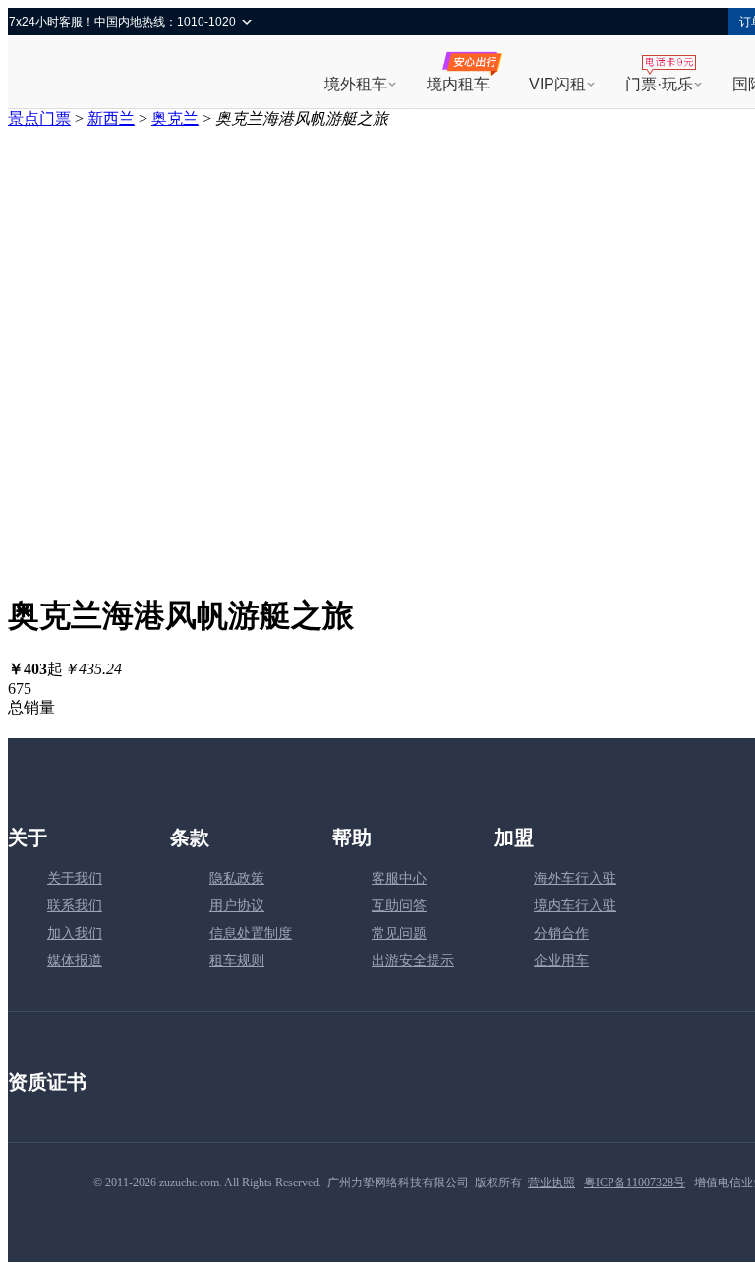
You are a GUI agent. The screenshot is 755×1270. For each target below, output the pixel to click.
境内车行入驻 (575, 905)
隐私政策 (236, 878)
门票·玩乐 (659, 84)
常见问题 (399, 933)
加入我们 (74, 933)
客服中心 (399, 878)
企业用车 (561, 960)
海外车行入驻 (575, 878)
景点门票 (39, 118)
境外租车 (355, 84)
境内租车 (458, 84)
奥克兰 (175, 118)
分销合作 (561, 933)
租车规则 (236, 960)
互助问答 (399, 905)
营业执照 (551, 1182)
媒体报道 (74, 960)
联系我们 (74, 905)
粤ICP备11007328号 (634, 1182)
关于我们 (74, 878)
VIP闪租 (557, 84)
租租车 (77, 73)
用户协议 (236, 905)
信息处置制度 (250, 933)
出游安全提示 (413, 960)
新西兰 (111, 118)
